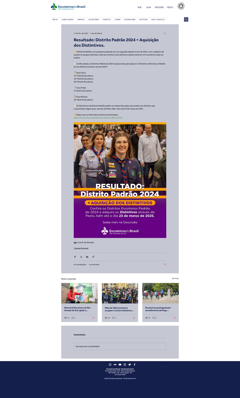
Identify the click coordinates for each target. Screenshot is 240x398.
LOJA (148, 7)
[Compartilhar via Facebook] (75, 257)
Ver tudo (175, 278)
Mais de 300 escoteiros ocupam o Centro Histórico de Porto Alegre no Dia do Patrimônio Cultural (120, 309)
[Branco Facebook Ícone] (134, 364)
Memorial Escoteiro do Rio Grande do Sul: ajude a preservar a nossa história (77, 309)
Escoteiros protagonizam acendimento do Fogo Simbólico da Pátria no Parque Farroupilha (160, 309)
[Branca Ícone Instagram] (124, 364)
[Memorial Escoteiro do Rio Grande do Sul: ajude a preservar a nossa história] (79, 293)
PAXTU (170, 7)
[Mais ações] (164, 33)
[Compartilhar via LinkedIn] (87, 257)
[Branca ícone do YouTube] (120, 364)
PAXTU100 (159, 7)
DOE (139, 7)
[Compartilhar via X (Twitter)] (81, 257)
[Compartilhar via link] (93, 257)
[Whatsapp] (110, 364)
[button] (68, 19)
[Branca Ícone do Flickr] (115, 364)
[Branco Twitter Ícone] (129, 364)
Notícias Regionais (81, 248)
